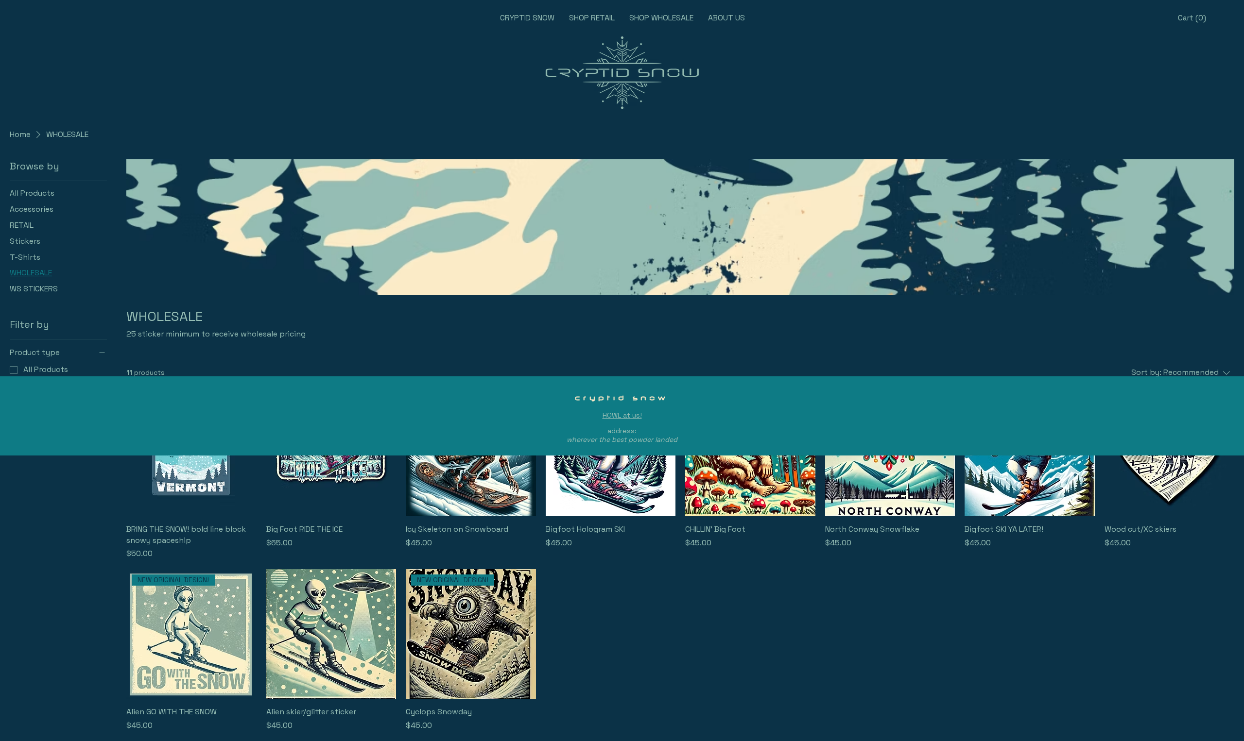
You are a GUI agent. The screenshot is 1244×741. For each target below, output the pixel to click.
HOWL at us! (622, 415)
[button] (1191, 18)
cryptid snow (622, 397)
